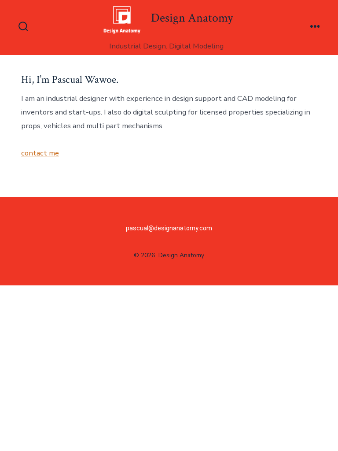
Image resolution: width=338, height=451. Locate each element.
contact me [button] (40, 153)
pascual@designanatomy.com (169, 228)
